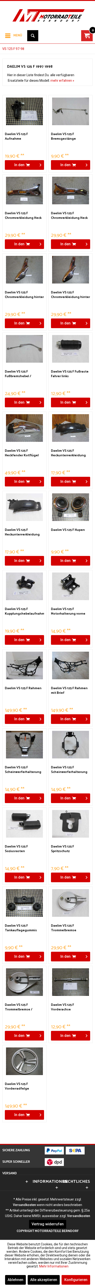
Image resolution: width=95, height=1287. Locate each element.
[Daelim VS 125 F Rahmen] (24, 665)
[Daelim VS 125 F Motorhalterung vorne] (70, 586)
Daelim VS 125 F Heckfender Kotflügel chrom (22, 453)
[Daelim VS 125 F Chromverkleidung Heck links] (24, 190)
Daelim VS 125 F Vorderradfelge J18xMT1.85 (17, 1086)
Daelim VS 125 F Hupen (68, 530)
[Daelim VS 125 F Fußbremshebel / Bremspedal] (24, 349)
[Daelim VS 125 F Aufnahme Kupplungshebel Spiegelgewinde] (24, 111)
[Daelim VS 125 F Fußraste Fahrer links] (70, 349)
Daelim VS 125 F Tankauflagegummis (21, 928)
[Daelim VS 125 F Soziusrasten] (24, 824)
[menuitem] (13, 35)
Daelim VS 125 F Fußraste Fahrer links (70, 374)
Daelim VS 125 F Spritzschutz (62, 849)
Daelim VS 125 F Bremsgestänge (63, 136)
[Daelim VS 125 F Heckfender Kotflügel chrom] (24, 428)
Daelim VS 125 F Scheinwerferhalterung (23, 770)
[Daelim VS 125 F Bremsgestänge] (70, 111)
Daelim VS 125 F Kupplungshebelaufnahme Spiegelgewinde (24, 611)
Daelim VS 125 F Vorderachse (62, 1007)
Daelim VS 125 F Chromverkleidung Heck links (23, 215)
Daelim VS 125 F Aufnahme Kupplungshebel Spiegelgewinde (17, 136)
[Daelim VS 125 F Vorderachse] (70, 982)
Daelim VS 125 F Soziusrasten (16, 849)
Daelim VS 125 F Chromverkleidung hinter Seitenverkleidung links (24, 295)
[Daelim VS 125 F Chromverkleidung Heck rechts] (70, 190)
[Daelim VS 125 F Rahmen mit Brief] (70, 665)
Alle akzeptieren (43, 1280)
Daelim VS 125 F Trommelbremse (63, 928)
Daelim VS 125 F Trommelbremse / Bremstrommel (18, 1007)
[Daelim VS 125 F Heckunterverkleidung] (70, 428)
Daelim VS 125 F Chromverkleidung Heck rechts (69, 215)
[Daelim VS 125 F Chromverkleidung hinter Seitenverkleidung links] (24, 269)
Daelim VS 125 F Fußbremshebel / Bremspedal (18, 374)
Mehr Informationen (53, 1266)
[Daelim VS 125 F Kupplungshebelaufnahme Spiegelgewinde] (24, 586)
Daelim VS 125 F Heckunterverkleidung (68, 453)
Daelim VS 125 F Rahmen (23, 688)
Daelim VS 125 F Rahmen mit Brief (69, 690)
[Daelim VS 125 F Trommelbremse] (70, 903)
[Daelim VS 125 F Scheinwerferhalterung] (24, 744)
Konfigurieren (75, 1280)
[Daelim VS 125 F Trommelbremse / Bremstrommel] (24, 982)
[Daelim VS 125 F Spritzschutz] (70, 824)
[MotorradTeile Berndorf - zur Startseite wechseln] (47, 12)
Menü (17, 35)
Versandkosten (24, 1205)
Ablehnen (15, 1280)
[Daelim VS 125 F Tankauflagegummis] (24, 903)
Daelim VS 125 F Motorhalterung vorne (68, 611)
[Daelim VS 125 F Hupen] (70, 507)
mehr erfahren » (62, 80)
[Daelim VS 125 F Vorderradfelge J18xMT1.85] (24, 1061)
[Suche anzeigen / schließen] (32, 35)
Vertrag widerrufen (48, 1224)
